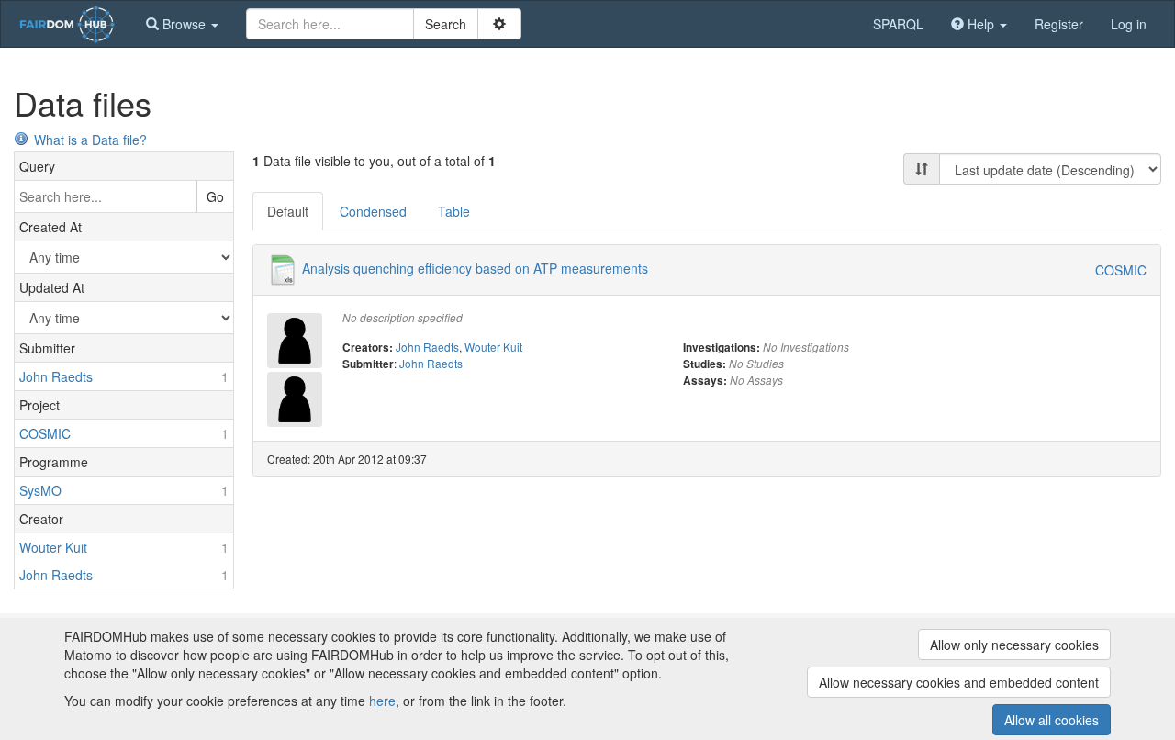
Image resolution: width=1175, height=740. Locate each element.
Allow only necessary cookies (1014, 644)
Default (287, 211)
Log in (1129, 24)
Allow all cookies (1051, 720)
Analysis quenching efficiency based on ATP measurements (475, 268)
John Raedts (427, 346)
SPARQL (898, 24)
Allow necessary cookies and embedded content (959, 682)
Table (454, 211)
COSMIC (1121, 270)
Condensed (373, 211)
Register (1059, 24)
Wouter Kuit (493, 346)
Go (215, 196)
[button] (182, 24)
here (382, 700)
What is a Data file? (90, 139)
